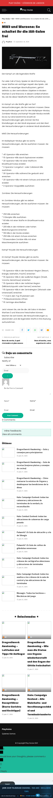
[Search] (48, 10)
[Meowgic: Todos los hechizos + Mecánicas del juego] (8, 596)
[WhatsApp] (35, 330)
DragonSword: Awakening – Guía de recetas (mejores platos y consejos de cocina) (33, 465)
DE (5, 22)
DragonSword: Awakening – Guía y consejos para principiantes (33, 451)
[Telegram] (41, 330)
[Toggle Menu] (3, 3)
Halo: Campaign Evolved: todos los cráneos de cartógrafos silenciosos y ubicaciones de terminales (33, 561)
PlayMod (9, 42)
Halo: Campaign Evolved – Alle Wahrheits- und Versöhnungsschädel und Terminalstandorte (39, 704)
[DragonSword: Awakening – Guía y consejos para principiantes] (8, 452)
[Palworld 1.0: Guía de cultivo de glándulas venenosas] (8, 548)
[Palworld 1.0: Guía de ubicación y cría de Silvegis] (8, 535)
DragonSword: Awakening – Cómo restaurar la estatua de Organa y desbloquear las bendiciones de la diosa (32, 483)
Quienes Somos (8, 734)
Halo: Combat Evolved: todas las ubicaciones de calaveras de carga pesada (33, 519)
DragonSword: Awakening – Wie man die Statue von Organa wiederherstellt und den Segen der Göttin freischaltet (39, 653)
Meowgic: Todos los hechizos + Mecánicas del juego (31, 594)
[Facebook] (22, 330)
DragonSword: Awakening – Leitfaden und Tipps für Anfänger (13, 648)
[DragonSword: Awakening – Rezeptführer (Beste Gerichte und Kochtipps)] (14, 683)
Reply (4, 771)
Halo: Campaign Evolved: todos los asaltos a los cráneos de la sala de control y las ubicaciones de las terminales (33, 578)
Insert (7, 784)
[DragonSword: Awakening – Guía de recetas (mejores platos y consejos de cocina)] (8, 467)
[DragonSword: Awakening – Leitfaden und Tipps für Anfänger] (14, 630)
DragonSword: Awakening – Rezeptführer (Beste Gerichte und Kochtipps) (11, 702)
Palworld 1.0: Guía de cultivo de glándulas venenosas (31, 547)
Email (32, 410)
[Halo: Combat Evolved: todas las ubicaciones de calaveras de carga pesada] (8, 521)
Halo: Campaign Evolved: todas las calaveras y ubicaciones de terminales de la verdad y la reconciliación (33, 502)
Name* (33, 401)
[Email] (47, 330)
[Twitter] (28, 330)
